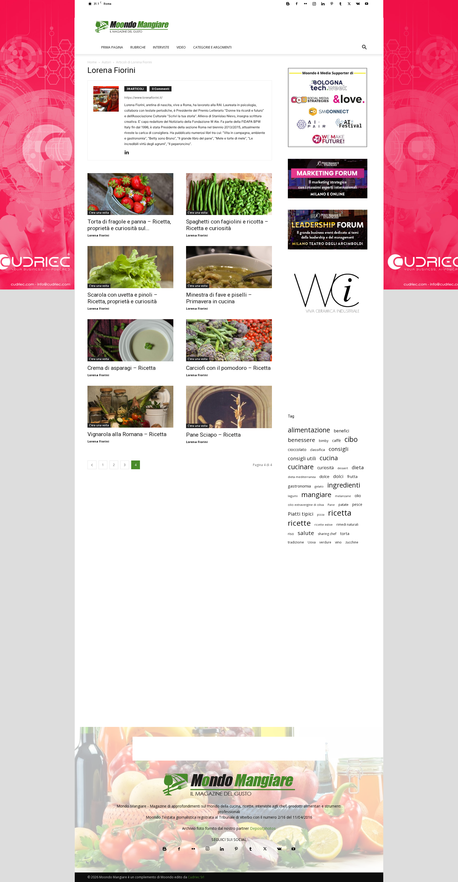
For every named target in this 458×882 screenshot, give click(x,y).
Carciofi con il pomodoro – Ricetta (228, 368)
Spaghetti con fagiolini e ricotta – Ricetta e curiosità (227, 224)
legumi (293, 496)
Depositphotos (263, 828)
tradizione (296, 542)
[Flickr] (305, 3)
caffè (336, 440)
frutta (352, 476)
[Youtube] (367, 3)
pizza (320, 514)
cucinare (301, 466)
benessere (301, 440)
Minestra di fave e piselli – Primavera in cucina (219, 298)
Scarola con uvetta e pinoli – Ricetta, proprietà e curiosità (122, 298)
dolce (324, 476)
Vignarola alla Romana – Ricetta (126, 434)
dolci (338, 476)
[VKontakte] (358, 3)
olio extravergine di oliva (306, 505)
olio (358, 495)
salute (306, 533)
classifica (317, 449)
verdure (325, 542)
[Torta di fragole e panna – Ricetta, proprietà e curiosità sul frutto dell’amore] (130, 194)
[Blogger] (288, 3)
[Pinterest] (332, 3)
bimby (323, 440)
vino (338, 542)
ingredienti (343, 485)
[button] (364, 47)
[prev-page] (91, 464)
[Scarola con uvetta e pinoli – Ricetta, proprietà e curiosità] (130, 267)
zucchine (351, 542)
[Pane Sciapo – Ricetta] (229, 407)
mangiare (316, 494)
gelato (319, 486)
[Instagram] (314, 3)
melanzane (343, 496)
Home (92, 62)
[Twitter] (349, 3)
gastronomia (299, 486)
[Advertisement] (327, 367)
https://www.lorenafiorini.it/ (143, 97)
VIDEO (181, 47)
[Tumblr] (340, 3)
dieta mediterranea (302, 477)
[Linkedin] (323, 3)
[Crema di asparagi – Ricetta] (130, 340)
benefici (341, 431)
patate (343, 504)
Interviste (161, 47)
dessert (342, 468)
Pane (331, 505)
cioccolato (297, 449)
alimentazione (309, 430)
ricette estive (323, 524)
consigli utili (302, 458)
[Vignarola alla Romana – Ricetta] (130, 407)
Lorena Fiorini (98, 235)
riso (291, 533)
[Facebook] (297, 3)
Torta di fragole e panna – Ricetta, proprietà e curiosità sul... (129, 224)
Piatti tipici (300, 514)
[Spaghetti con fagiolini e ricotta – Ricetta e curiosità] (229, 194)
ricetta (339, 513)
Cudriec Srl (195, 877)
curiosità (325, 468)
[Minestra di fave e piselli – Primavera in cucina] (229, 267)
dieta (358, 467)
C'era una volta (99, 212)
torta (344, 533)
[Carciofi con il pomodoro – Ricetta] (229, 340)
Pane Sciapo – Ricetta (213, 435)
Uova (312, 542)
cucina (329, 458)
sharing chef (327, 534)
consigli (339, 449)
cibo (351, 439)
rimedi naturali (347, 524)
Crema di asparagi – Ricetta (121, 368)
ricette (299, 523)
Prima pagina (112, 47)
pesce (357, 504)
